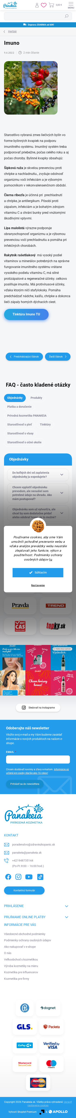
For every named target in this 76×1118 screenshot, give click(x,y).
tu (50, 559)
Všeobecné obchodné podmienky (24, 934)
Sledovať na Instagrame (42, 707)
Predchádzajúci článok (26, 356)
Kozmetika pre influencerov (21, 972)
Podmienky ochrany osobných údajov (27, 940)
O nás (7, 953)
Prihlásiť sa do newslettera (24, 784)
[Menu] (71, 5)
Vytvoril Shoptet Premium (23, 1112)
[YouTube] (28, 876)
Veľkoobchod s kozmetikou (21, 959)
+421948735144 (22, 860)
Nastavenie (38, 585)
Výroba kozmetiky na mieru (21, 966)
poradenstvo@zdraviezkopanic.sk (33, 844)
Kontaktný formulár (24, 890)
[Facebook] (7, 876)
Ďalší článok (56, 356)
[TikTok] (39, 876)
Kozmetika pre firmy (16, 978)
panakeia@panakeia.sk (27, 852)
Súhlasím (41, 572)
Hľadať (67, 16)
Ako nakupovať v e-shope (20, 946)
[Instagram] (17, 876)
